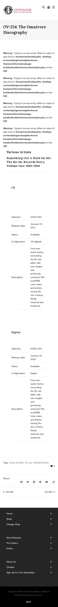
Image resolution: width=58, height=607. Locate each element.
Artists (9, 548)
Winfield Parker (41, 462)
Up (27, 602)
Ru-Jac (28, 462)
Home (9, 513)
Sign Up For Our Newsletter (20, 572)
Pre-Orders (12, 543)
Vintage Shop (13, 524)
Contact (10, 567)
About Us (11, 561)
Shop (9, 519)
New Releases (13, 537)
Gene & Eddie (17, 462)
